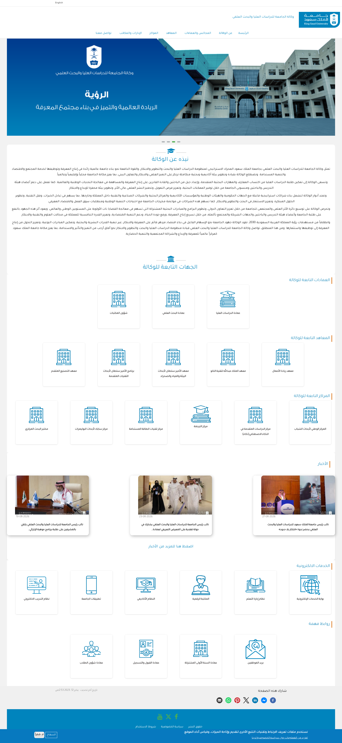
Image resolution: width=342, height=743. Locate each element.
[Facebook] (273, 699)
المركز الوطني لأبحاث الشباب (310, 429)
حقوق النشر (195, 726)
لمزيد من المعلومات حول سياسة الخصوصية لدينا (280, 738)
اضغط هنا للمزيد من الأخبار (171, 547)
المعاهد (171, 33)
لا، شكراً (39, 735)
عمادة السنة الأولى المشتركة (201, 663)
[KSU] (319, 17)
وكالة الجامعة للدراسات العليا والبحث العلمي (263, 17)
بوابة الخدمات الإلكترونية (310, 599)
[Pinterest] (237, 699)
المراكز (154, 33)
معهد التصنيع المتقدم (64, 371)
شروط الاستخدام (146, 726)
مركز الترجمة (201, 426)
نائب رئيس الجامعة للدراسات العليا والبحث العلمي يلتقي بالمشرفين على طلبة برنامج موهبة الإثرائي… (52, 527)
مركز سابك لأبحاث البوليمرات (91, 429)
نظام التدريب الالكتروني (36, 599)
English (59, 3)
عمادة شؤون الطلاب (91, 663)
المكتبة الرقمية (201, 599)
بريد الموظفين (256, 663)
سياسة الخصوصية (172, 726)
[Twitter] (246, 699)
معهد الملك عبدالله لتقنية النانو (228, 371)
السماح (51, 735)
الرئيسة (243, 33)
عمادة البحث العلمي (173, 313)
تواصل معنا (103, 33)
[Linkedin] (255, 699)
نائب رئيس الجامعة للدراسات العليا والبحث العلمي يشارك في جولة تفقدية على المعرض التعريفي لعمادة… (175, 527)
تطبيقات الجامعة (91, 599)
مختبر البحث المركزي (36, 429)
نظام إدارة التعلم (255, 599)
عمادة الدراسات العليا (228, 313)
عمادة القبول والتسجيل (146, 663)
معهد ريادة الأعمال (283, 371)
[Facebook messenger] (264, 699)
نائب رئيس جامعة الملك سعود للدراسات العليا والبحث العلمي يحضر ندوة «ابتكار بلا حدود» (298, 527)
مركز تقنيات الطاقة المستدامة (146, 429)
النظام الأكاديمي (146, 599)
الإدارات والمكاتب (130, 33)
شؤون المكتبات (118, 313)
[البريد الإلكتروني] (219, 699)
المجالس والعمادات (197, 33)
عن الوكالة (225, 33)
